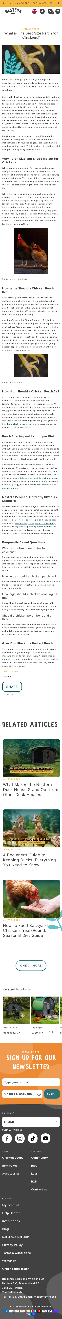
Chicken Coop (9, 1027)
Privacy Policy (12, 1245)
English (9, 1121)
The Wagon (36, 1027)
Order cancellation (16, 1269)
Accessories (11, 1173)
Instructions (11, 1221)
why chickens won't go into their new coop (35, 478)
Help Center (11, 1213)
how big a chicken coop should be (20, 424)
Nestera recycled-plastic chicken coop (35, 523)
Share (12, 687)
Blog (34, 1165)
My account (11, 1205)
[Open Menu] (58, 11)
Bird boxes (9, 1165)
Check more (31, 965)
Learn (35, 1173)
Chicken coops (12, 1157)
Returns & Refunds (15, 1237)
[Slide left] (4, 3)
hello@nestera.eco (45, 1296)
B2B (34, 1181)
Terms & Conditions (16, 1253)
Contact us (39, 1189)
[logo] (13, 11)
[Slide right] (58, 3)
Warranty (9, 1261)
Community (39, 1157)
